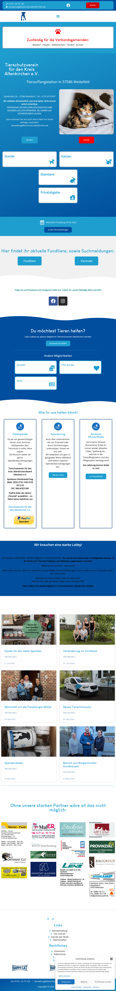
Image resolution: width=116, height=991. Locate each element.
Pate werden (67, 365)
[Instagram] (62, 301)
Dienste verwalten (64, 976)
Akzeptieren (66, 982)
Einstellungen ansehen (103, 982)
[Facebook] (68, 5)
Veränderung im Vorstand (80, 651)
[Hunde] (52, 162)
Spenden (21, 365)
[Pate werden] (96, 369)
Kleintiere (48, 174)
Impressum (95, 987)
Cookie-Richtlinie (76, 987)
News (20, 381)
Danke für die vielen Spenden (23, 651)
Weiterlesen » (11, 657)
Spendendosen (14, 762)
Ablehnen (84, 982)
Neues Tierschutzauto (77, 707)
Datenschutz (87, 987)
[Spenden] (52, 369)
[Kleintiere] (72, 180)
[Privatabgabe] (72, 198)
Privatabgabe (50, 192)
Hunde (9, 156)
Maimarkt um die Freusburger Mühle (28, 707)
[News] (52, 384)
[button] (111, 959)
